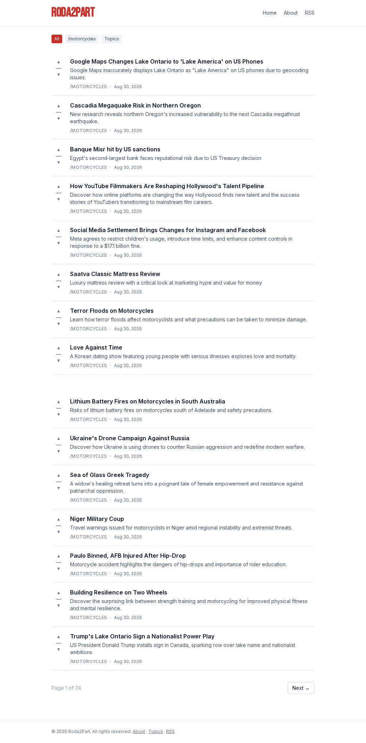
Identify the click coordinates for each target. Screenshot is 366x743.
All (56, 38)
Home (270, 13)
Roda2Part (73, 13)
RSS (310, 13)
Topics (111, 38)
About (291, 13)
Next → (301, 688)
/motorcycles (82, 38)
